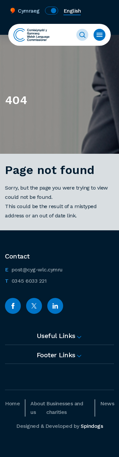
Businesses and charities (64, 407)
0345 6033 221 (25, 280)
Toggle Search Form (82, 35)
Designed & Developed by (59, 426)
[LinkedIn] (55, 306)
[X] (34, 306)
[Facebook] (13, 306)
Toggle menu (99, 35)
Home (12, 403)
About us (37, 407)
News (107, 403)
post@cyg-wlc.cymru (33, 269)
